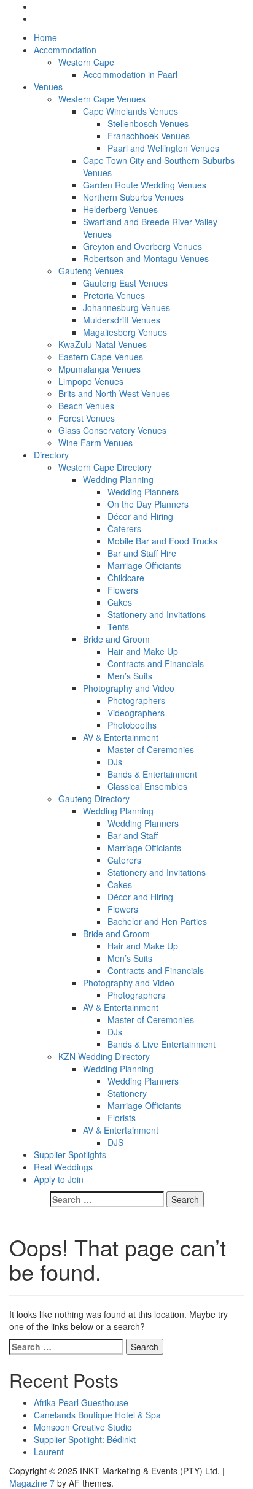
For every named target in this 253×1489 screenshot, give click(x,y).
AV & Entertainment (120, 737)
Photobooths (132, 725)
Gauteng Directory (94, 798)
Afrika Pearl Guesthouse (81, 1402)
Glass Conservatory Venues (112, 430)
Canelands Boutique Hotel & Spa (97, 1415)
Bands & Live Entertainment (161, 1044)
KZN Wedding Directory (104, 1056)
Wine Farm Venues (95, 442)
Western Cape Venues (102, 99)
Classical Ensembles (147, 786)
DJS (115, 1142)
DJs (114, 762)
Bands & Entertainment (152, 774)
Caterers (124, 528)
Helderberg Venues (120, 209)
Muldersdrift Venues (121, 320)
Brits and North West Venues (114, 393)
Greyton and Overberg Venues (142, 246)
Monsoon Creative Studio (83, 1427)
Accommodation (65, 50)
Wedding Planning (118, 479)
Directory (51, 455)
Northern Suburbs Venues (133, 197)
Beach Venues (86, 406)
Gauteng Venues (90, 271)
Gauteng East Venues (125, 283)
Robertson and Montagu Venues (146, 258)
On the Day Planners (148, 504)
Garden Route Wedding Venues (144, 185)
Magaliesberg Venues (125, 332)
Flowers (122, 590)
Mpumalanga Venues (99, 369)
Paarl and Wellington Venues (163, 148)
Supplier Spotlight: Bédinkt (85, 1439)
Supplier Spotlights (70, 1154)
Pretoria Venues (114, 295)
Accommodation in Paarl (130, 74)
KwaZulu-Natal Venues (102, 344)
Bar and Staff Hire (141, 553)
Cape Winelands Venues (130, 111)
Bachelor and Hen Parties (157, 921)
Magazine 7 (32, 1483)
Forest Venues (86, 418)
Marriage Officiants (144, 565)
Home (45, 37)
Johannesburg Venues (126, 307)
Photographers (136, 700)
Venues (48, 86)
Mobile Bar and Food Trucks (162, 541)
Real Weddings (63, 1167)
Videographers (136, 712)
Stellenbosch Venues (148, 123)
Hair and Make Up (142, 651)
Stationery (127, 1093)
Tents (118, 627)
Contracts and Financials (155, 663)
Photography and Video (128, 688)
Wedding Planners (143, 491)
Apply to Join (59, 1179)
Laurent (49, 1451)
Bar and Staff (132, 835)
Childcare (125, 577)
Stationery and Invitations (156, 614)
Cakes (119, 602)
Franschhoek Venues (148, 136)
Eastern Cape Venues (100, 356)
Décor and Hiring (140, 516)
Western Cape (86, 62)
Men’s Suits (129, 676)
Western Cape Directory (105, 467)
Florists (121, 1118)
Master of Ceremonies (150, 749)
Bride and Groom (116, 639)
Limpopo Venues (90, 381)
